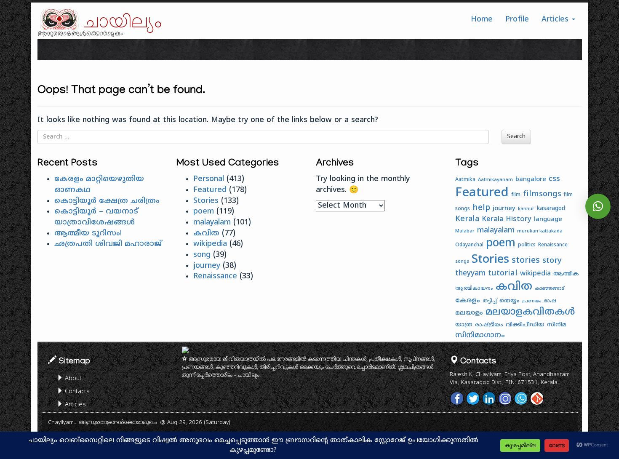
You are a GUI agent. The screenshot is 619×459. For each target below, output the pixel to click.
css (554, 179)
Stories (206, 201)
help (481, 208)
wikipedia (210, 244)
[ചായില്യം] (58, 19)
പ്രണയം (531, 301)
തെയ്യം (509, 300)
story (552, 261)
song (202, 255)
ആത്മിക (566, 274)
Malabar (465, 231)
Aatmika (465, 179)
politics (527, 245)
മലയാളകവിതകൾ (530, 312)
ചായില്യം (123, 22)
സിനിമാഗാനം (480, 335)
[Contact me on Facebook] (457, 398)
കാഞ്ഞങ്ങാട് (549, 288)
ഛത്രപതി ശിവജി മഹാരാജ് (108, 244)
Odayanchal (469, 245)
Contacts (76, 392)
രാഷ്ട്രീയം (489, 325)
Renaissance (215, 276)
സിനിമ (556, 324)
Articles (556, 19)
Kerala (467, 219)
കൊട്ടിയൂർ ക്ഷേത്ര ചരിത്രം (107, 201)
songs (462, 261)
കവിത (206, 233)
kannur (526, 209)
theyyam (470, 273)
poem (203, 211)
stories (526, 261)
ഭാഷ (550, 301)
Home (482, 19)
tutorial (503, 273)
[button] (598, 206)
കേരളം (467, 301)
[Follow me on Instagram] (505, 398)
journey (206, 266)
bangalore (530, 180)
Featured (210, 190)
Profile (517, 19)
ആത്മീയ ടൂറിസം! (88, 233)
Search (516, 136)
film (515, 195)
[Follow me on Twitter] (473, 398)
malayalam (212, 222)
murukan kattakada (540, 231)
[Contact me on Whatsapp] (521, 398)
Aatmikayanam (495, 180)
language (548, 220)
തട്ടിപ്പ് (490, 301)
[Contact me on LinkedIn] (489, 398)
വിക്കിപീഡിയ (525, 324)
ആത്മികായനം (474, 288)
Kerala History (506, 219)
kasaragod (551, 208)
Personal (208, 179)
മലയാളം (469, 313)
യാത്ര (463, 324)
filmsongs (542, 194)
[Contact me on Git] (537, 398)
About (72, 379)
